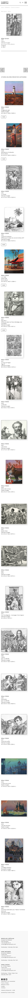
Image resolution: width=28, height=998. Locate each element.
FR (22, 2)
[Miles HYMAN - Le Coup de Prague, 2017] (14, 345)
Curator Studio (11, 992)
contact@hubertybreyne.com (8, 944)
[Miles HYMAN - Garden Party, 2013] (14, 514)
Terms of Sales (5, 983)
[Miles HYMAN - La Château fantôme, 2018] (14, 850)
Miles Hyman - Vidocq (6, 11)
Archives (3, 987)
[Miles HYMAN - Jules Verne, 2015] (14, 429)
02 (4, 923)
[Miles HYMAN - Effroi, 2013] (14, 556)
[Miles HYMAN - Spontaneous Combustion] (14, 135)
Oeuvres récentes (15, 7)
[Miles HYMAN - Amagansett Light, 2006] (14, 93)
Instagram (4, 979)
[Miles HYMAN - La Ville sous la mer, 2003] (14, 766)
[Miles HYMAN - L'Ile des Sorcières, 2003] (14, 808)
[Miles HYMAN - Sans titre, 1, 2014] (14, 303)
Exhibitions (7, 7)
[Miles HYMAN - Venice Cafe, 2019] (14, 261)
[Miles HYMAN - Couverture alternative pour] (14, 892)
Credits (3, 986)
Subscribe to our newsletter (8, 981)
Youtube (6, 979)
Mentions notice (5, 984)
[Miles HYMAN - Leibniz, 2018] (14, 640)
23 (10, 923)
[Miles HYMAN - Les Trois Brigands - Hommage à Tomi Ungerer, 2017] (14, 598)
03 (5, 923)
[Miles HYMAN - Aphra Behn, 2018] (14, 682)
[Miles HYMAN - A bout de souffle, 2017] (14, 724)
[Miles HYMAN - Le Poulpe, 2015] (14, 177)
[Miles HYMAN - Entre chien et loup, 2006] (14, 472)
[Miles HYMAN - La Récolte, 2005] (14, 387)
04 (7, 923)
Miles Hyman (5, 38)
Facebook (2, 979)
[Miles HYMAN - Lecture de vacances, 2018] (14, 219)
